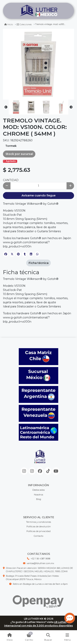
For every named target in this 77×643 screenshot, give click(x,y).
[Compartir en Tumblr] (24, 254)
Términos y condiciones (38, 522)
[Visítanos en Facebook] (40, 471)
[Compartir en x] (12, 254)
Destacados (38, 489)
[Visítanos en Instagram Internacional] (32, 471)
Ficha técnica (39, 263)
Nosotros (38, 494)
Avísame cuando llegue (38, 195)
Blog (38, 499)
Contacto (38, 536)
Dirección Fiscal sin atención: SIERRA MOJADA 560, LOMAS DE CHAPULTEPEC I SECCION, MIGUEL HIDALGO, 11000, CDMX (39, 570)
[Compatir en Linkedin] (31, 254)
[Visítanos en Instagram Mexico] (24, 471)
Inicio (10, 24)
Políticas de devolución (38, 526)
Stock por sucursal (19, 154)
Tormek (11, 146)
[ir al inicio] (40, 460)
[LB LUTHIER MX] (38, 11)
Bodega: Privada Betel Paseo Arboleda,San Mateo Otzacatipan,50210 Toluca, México (32, 578)
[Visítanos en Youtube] (56, 471)
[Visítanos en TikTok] (48, 471)
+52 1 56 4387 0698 (40, 558)
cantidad (11, 180)
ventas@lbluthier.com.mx (40, 563)
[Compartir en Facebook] (5, 254)
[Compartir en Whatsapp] (37, 254)
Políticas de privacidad (38, 531)
